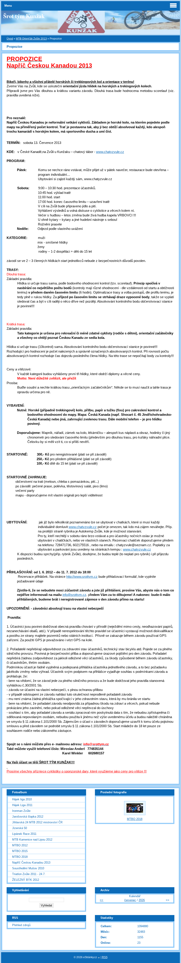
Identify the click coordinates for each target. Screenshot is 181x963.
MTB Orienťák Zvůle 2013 (31, 38)
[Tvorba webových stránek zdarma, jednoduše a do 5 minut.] (99, 958)
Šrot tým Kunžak (24, 16)
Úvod (10, 38)
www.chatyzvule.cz (110, 152)
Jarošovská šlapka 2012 (27, 816)
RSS (104, 957)
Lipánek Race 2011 (24, 833)
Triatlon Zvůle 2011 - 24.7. (28, 874)
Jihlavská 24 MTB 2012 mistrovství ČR (37, 822)
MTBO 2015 (20, 851)
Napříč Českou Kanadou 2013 (31, 862)
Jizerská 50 (19, 828)
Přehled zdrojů (21, 925)
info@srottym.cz (74, 595)
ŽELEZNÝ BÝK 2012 (25, 879)
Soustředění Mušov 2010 (28, 868)
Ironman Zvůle (21, 810)
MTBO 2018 (20, 856)
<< (101, 900)
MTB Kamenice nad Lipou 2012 (32, 839)
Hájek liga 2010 (22, 799)
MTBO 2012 (20, 845)
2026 (142, 900)
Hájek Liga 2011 (22, 805)
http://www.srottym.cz (82, 576)
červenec (130, 900)
